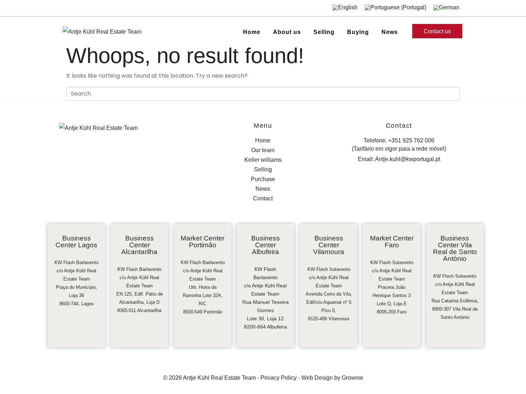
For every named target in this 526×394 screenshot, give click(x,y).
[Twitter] (100, 8)
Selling (324, 32)
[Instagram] (78, 8)
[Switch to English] (345, 7)
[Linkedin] (89, 8)
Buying (358, 32)
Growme (352, 378)
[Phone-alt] (123, 8)
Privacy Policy (278, 378)
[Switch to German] (446, 7)
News (389, 32)
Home (251, 32)
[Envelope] (112, 8)
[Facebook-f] (66, 8)
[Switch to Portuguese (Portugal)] (395, 7)
